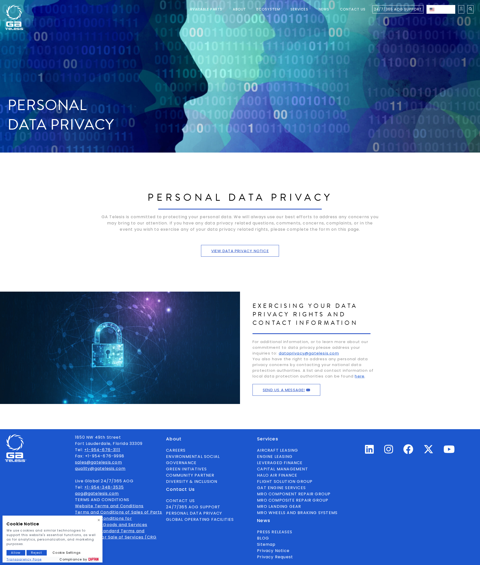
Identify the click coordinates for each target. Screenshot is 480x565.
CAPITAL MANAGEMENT (282, 469)
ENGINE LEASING (274, 456)
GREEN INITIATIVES (186, 469)
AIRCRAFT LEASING (277, 450)
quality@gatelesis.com (100, 468)
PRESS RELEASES (274, 532)
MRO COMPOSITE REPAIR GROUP (292, 500)
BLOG (263, 538)
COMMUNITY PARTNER (190, 475)
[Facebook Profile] (408, 451)
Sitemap (266, 544)
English (446, 9)
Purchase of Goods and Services (111, 525)
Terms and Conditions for (103, 518)
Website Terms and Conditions (109, 506)
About (239, 9)
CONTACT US (180, 501)
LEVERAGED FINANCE (279, 463)
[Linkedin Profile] (369, 451)
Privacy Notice (273, 551)
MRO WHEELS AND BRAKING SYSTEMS (297, 513)
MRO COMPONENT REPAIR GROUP (293, 494)
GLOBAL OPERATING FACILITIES (200, 519)
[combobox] (441, 9)
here (359, 376)
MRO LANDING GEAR (279, 506)
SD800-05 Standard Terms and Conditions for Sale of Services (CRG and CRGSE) (115, 537)
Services (299, 9)
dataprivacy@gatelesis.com (309, 353)
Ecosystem (268, 9)
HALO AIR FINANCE (277, 475)
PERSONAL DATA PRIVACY (194, 513)
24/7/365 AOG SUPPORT (398, 9)
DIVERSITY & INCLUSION (191, 481)
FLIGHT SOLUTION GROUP (284, 481)
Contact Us (353, 9)
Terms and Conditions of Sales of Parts (118, 512)
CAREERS (176, 450)
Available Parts (206, 9)
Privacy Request (275, 557)
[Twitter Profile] (429, 453)
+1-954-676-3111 (102, 450)
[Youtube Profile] (449, 451)
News (324, 9)
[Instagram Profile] (388, 451)
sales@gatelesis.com (98, 462)
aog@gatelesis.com (97, 493)
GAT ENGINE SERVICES (281, 488)
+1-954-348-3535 (104, 487)
